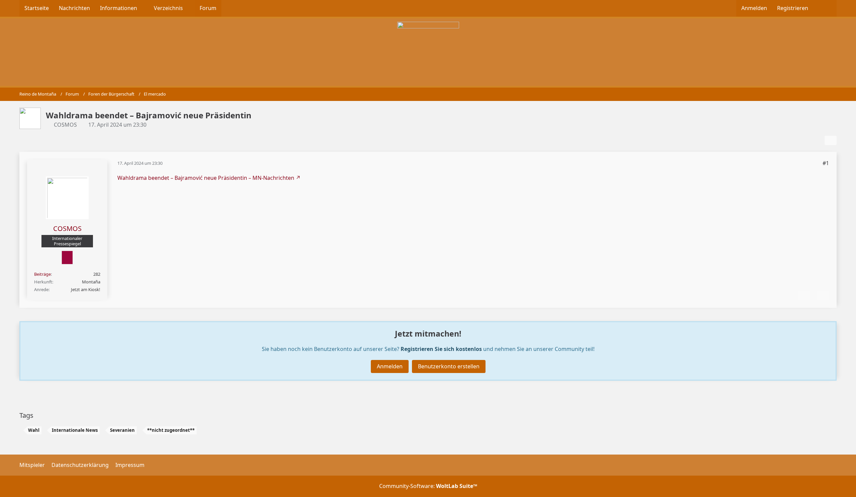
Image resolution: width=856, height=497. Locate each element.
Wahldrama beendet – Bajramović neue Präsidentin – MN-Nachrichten (205, 177)
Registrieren (792, 8)
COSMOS (65, 124)
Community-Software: (428, 486)
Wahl (33, 430)
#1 (826, 163)
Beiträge (42, 274)
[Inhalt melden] (804, 295)
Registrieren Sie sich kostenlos (441, 349)
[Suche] (825, 8)
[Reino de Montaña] (427, 51)
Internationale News (75, 430)
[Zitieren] (823, 295)
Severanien (122, 430)
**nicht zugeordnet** (171, 430)
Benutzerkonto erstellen (448, 366)
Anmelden (754, 8)
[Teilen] (831, 140)
